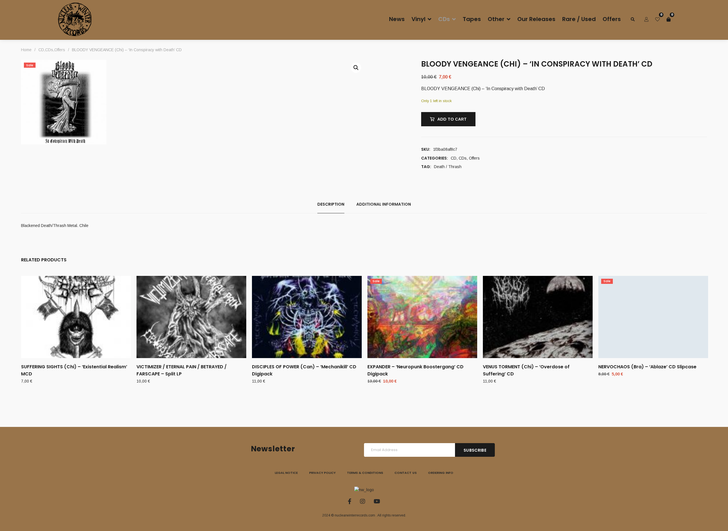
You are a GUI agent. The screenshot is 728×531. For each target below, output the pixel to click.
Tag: (426, 167)
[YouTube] (377, 501)
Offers (474, 158)
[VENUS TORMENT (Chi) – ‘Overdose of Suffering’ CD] (538, 317)
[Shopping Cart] (669, 19)
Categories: (434, 158)
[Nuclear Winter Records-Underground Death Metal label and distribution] (74, 19)
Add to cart (452, 119)
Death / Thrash (448, 166)
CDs (463, 158)
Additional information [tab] (383, 204)
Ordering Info (440, 472)
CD (453, 158)
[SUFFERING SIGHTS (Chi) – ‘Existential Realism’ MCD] (76, 317)
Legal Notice (286, 472)
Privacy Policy (322, 472)
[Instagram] (362, 501)
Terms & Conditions (365, 472)
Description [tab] (330, 204)
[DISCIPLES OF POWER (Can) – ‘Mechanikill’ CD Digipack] (307, 317)
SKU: (425, 149)
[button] (356, 68)
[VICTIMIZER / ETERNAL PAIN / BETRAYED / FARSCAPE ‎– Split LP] (191, 317)
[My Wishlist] (657, 19)
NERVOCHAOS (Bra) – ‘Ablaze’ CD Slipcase (647, 366)
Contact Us (405, 472)
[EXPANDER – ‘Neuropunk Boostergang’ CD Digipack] (422, 317)
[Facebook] (349, 501)
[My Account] (646, 19)
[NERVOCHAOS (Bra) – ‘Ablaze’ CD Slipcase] (653, 317)
